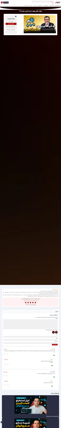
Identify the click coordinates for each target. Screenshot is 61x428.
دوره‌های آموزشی (45, 5)
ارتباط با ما (25, 5)
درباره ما (30, 5)
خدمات (35, 5)
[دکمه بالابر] (2, 422)
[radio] (35, 303)
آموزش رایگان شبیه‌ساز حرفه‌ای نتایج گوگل (52, 416)
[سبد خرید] (2, 2)
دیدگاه (56, 318)
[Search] (53, 3)
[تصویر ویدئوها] (30, 405)
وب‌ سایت (56, 341)
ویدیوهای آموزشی (57, 5)
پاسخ (54, 355)
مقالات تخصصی (51, 5)
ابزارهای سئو (39, 5)
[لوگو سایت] (57, 3)
